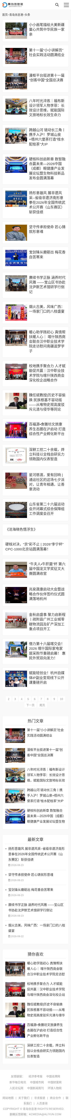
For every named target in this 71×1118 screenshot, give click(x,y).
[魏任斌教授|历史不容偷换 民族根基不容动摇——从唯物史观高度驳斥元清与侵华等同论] (16, 401)
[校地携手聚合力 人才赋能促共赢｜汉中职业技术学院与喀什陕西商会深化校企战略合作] (16, 372)
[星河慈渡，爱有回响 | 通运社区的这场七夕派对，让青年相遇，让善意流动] (16, 481)
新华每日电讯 (17, 1082)
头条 (27, 14)
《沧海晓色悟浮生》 (21, 529)
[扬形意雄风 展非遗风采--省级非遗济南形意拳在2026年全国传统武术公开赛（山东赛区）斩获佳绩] (16, 199)
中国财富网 (55, 1082)
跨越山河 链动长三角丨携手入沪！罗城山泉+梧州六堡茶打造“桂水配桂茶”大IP (45, 795)
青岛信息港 (33, 4)
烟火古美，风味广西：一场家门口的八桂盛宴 (36, 928)
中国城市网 (37, 1082)
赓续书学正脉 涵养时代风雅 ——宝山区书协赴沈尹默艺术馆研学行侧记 (36, 907)
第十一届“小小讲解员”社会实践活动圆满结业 (45, 732)
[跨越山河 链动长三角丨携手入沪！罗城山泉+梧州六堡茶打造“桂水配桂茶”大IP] (16, 136)
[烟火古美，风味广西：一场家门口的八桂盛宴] (16, 312)
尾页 (42, 705)
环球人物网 (55, 1088)
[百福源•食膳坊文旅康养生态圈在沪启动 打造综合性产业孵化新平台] (16, 430)
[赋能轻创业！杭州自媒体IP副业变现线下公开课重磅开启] (16, 679)
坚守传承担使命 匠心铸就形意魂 (30, 874)
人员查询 (42, 1103)
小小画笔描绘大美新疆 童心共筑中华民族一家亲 (46, 29)
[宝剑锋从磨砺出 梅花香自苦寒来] (16, 258)
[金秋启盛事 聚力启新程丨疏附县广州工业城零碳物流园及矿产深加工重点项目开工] (16, 620)
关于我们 (23, 1097)
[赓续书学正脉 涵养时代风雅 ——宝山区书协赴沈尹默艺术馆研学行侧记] (16, 283)
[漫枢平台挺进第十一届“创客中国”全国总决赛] (16, 81)
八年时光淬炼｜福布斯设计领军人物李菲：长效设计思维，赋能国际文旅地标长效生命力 (46, 775)
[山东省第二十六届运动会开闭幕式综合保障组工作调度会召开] (16, 510)
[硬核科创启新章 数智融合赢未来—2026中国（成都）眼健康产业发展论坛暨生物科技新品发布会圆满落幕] (16, 165)
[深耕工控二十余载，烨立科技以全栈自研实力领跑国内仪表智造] (16, 455)
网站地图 (8, 1097)
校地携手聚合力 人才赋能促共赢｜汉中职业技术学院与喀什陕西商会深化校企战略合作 (46, 990)
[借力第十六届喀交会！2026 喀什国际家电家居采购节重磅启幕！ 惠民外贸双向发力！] (16, 650)
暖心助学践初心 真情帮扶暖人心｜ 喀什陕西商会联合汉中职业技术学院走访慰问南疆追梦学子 (47, 341)
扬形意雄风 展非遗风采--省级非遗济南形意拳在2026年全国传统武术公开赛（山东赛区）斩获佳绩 (47, 202)
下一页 (30, 705)
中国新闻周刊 (35, 1088)
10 (61, 699)
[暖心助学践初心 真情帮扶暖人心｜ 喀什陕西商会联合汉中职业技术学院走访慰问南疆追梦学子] (16, 338)
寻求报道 (39, 1097)
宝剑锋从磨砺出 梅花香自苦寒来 (30, 889)
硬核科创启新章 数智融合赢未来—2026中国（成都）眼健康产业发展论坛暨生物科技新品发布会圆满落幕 (47, 168)
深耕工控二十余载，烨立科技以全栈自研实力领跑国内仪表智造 (46, 454)
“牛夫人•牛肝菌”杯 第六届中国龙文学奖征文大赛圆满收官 (47, 569)
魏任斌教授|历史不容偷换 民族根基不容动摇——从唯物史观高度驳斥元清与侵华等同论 (46, 1010)
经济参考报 (35, 1076)
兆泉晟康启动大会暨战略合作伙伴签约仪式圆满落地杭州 (46, 594)
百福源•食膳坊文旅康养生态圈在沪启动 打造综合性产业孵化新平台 (47, 429)
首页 (5, 14)
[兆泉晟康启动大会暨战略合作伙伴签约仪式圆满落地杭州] (16, 595)
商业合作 (55, 1097)
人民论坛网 (16, 1088)
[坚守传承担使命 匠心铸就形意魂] (16, 233)
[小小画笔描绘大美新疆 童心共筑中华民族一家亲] (16, 30)
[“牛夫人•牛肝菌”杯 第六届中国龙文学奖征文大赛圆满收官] (16, 570)
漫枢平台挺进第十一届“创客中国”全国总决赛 (45, 752)
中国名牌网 (53, 1076)
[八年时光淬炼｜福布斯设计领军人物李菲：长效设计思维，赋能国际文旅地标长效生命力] (16, 107)
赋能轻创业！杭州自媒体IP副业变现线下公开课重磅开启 (46, 678)
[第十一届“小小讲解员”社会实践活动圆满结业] (16, 56)
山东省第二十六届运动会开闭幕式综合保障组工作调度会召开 (46, 509)
